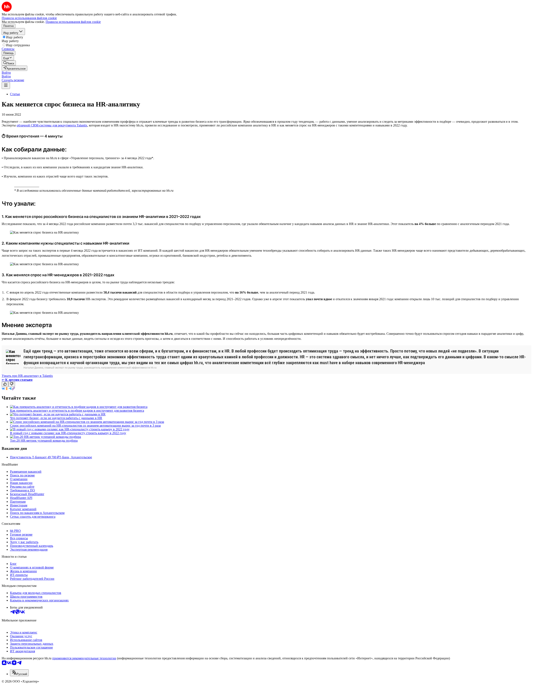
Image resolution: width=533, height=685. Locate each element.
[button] (6, 72)
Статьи (15, 94)
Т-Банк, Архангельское (75, 457)
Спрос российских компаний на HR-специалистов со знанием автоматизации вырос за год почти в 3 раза (85, 425)
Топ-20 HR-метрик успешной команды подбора (44, 440)
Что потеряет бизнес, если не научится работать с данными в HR (56, 418)
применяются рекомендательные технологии (84, 658)
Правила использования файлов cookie (73, 22)
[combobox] (19, 672)
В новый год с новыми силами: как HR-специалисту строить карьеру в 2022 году (68, 433)
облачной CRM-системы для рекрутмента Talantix (52, 125)
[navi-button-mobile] (6, 85)
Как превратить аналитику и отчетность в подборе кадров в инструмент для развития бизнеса (77, 410)
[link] (9, 63)
